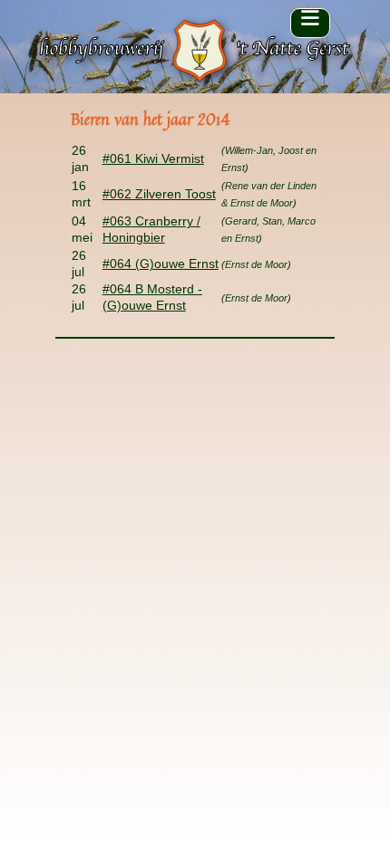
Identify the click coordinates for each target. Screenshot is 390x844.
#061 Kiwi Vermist (153, 158)
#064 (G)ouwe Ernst (160, 263)
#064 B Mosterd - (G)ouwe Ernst (152, 297)
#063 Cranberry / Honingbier (151, 229)
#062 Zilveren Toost (159, 194)
